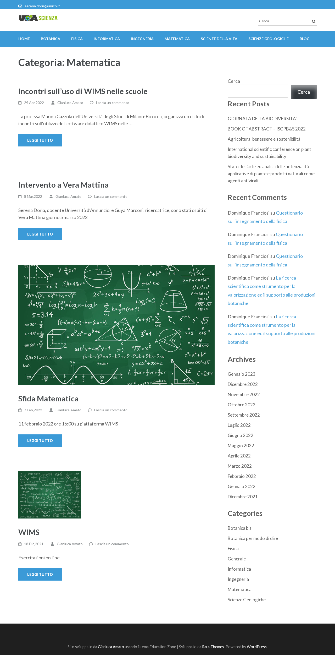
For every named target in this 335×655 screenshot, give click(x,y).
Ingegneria (142, 38)
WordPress (257, 647)
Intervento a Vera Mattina (63, 184)
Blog (305, 38)
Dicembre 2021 (243, 496)
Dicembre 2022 (243, 384)
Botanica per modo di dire (253, 538)
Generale (237, 558)
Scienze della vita (219, 38)
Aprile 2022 (239, 455)
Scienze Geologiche (247, 599)
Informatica (107, 38)
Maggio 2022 (241, 445)
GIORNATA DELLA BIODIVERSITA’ (262, 118)
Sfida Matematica (48, 398)
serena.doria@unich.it (42, 6)
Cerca (234, 81)
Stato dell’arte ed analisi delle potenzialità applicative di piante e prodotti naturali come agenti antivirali (271, 173)
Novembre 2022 (244, 394)
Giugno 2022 (240, 435)
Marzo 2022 (240, 466)
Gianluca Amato (70, 102)
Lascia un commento (112, 102)
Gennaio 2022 (241, 486)
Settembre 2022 (244, 415)
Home (24, 38)
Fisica (77, 38)
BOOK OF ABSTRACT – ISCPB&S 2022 (267, 129)
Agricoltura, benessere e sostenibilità (264, 139)
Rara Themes (213, 647)
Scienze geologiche (268, 38)
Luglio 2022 (239, 425)
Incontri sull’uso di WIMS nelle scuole (83, 91)
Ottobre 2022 (241, 404)
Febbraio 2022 (242, 476)
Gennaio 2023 (241, 374)
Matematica (177, 38)
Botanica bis (240, 528)
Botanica (50, 38)
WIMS (29, 532)
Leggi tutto (40, 140)
